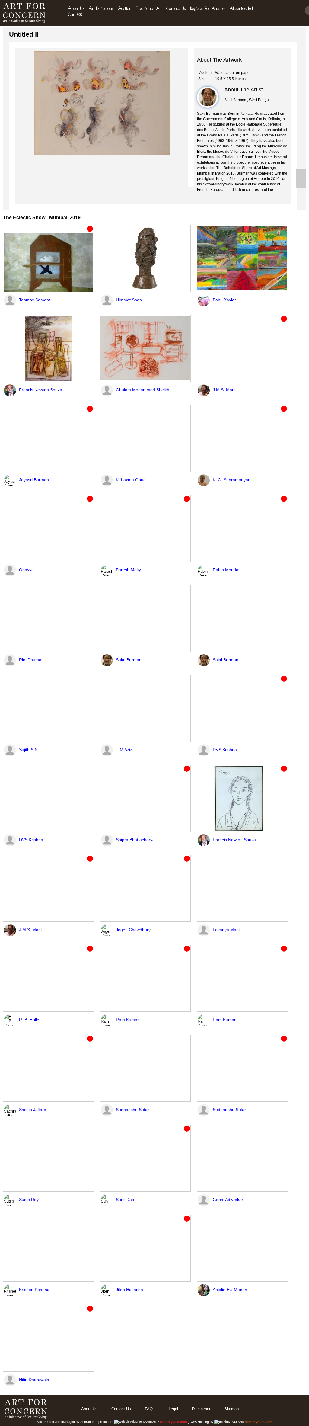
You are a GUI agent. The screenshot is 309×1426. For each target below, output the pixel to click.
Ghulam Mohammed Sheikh (142, 389)
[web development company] (136, 1422)
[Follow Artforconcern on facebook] (301, 174)
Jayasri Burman (34, 479)
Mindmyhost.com (258, 1422)
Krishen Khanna (34, 1289)
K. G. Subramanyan (231, 479)
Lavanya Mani (226, 929)
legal (173, 1409)
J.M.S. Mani (224, 389)
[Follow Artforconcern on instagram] (301, 183)
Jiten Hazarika (129, 1289)
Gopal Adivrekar (228, 1199)
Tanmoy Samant (34, 299)
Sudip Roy (29, 1199)
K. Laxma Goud (131, 479)
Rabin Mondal (226, 569)
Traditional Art (149, 8)
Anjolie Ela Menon (230, 1289)
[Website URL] (25, 13)
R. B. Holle (29, 1019)
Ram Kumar (127, 1019)
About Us (76, 8)
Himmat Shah (129, 299)
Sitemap (231, 1409)
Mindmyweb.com (174, 1422)
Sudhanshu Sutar (132, 1109)
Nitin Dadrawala (34, 1379)
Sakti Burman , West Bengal (247, 100)
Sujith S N (28, 749)
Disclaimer (201, 1409)
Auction (125, 8)
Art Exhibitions (101, 8)
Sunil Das (125, 1199)
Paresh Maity (128, 569)
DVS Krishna (225, 749)
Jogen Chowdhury (133, 929)
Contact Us (176, 8)
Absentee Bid (241, 8)
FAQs (150, 1409)
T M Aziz (124, 749)
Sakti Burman (129, 659)
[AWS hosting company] (229, 1422)
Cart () (75, 14)
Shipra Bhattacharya (135, 839)
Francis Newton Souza (40, 389)
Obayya (26, 569)
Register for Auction (207, 8)
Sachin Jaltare (32, 1109)
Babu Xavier (224, 299)
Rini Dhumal (30, 659)
